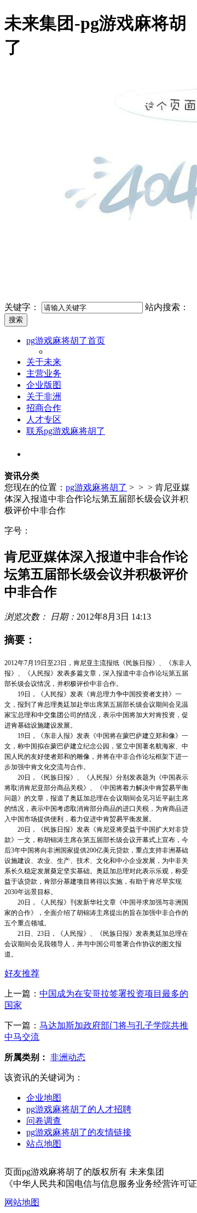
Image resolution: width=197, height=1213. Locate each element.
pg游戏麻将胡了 (96, 487)
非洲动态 (67, 1057)
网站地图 (21, 1202)
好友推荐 (21, 973)
